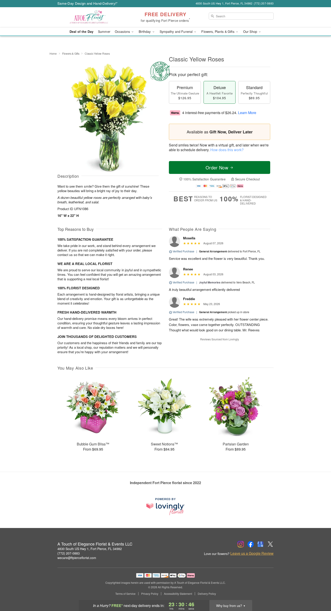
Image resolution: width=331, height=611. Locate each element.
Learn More (247, 112)
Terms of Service (125, 593)
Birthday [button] (145, 31)
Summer (104, 31)
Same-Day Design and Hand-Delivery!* (87, 3)
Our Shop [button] (250, 31)
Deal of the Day (81, 31)
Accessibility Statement (178, 593)
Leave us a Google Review (252, 553)
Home (53, 53)
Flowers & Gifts (70, 53)
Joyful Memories (209, 282)
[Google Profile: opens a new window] (260, 544)
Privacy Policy (149, 593)
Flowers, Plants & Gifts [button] (218, 31)
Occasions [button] (123, 31)
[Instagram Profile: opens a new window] (241, 544)
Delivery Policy (207, 593)
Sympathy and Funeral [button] (177, 31)
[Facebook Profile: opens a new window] (250, 544)
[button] (319, 592)
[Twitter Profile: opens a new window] (270, 544)
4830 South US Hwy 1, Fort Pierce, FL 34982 (89, 548)
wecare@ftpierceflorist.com (76, 557)
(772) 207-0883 (68, 553)
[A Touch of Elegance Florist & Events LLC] (89, 17)
